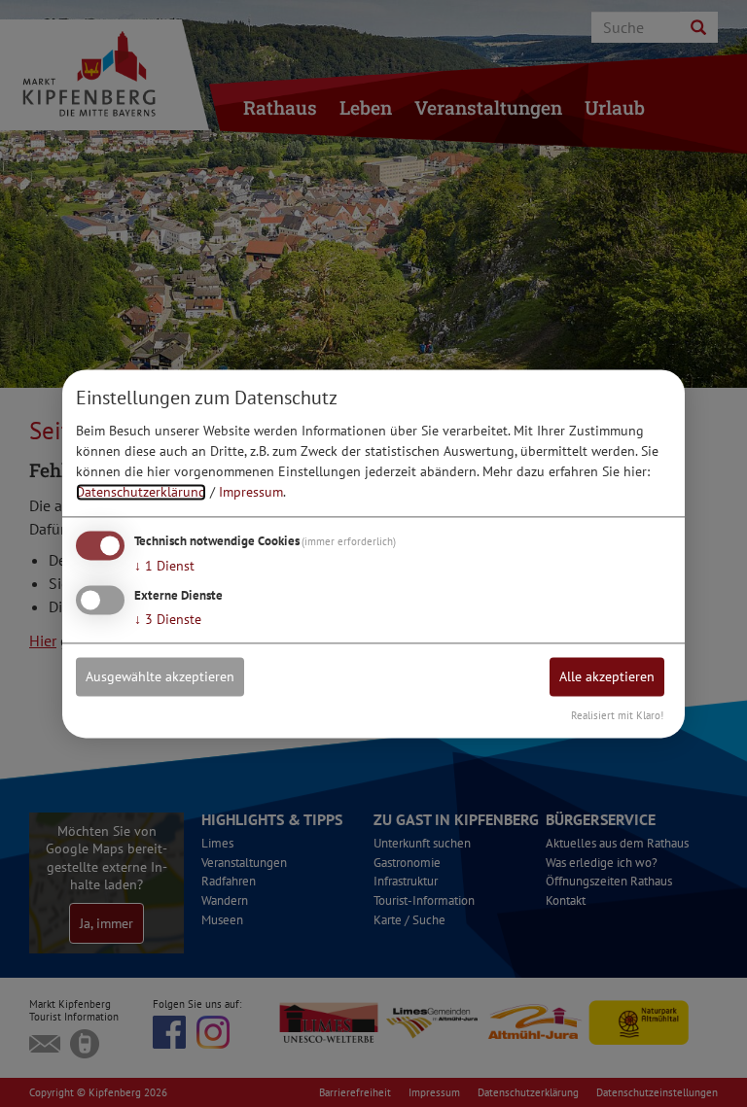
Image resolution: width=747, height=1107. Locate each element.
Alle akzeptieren (607, 676)
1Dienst (164, 566)
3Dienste (167, 619)
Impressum (251, 493)
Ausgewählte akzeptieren (160, 676)
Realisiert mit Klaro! (617, 715)
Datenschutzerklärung (141, 493)
